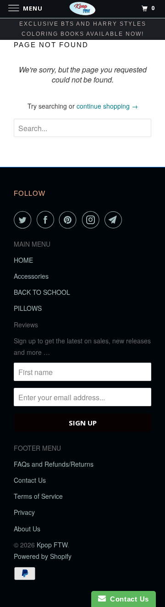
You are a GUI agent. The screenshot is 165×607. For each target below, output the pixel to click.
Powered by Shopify (43, 556)
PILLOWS (28, 308)
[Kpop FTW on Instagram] (92, 219)
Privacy (24, 512)
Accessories (31, 276)
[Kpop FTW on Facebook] (47, 219)
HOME (23, 260)
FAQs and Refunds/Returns (54, 464)
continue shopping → (107, 105)
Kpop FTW (52, 544)
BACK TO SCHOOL (42, 292)
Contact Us (30, 480)
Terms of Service (38, 496)
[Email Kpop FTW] (115, 219)
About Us (27, 528)
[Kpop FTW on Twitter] (24, 219)
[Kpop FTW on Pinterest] (69, 219)
